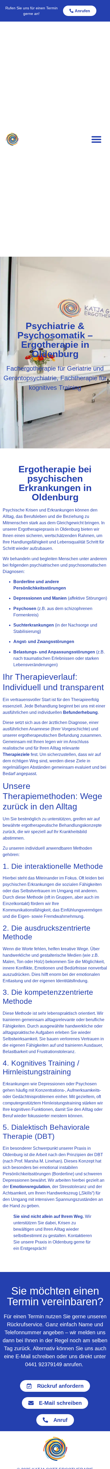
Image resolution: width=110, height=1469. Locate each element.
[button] (96, 139)
